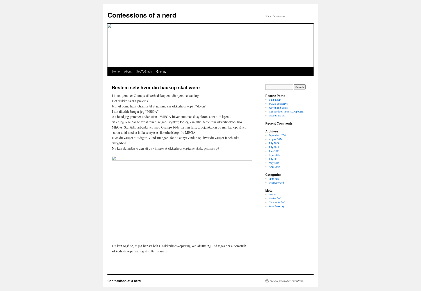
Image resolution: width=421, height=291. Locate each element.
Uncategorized (276, 182)
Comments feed (277, 202)
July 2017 (274, 147)
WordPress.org (276, 206)
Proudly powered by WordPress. (287, 280)
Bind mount (275, 99)
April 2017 (274, 155)
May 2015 (274, 162)
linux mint (274, 178)
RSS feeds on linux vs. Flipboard (286, 111)
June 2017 (274, 151)
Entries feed (275, 198)
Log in (272, 194)
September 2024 (277, 135)
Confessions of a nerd (141, 15)
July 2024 (274, 143)
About (128, 71)
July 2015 (274, 159)
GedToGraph (144, 71)
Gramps (161, 71)
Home (116, 71)
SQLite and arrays (278, 103)
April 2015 (274, 166)
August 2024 (275, 139)
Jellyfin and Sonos (278, 107)
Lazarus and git (277, 115)
